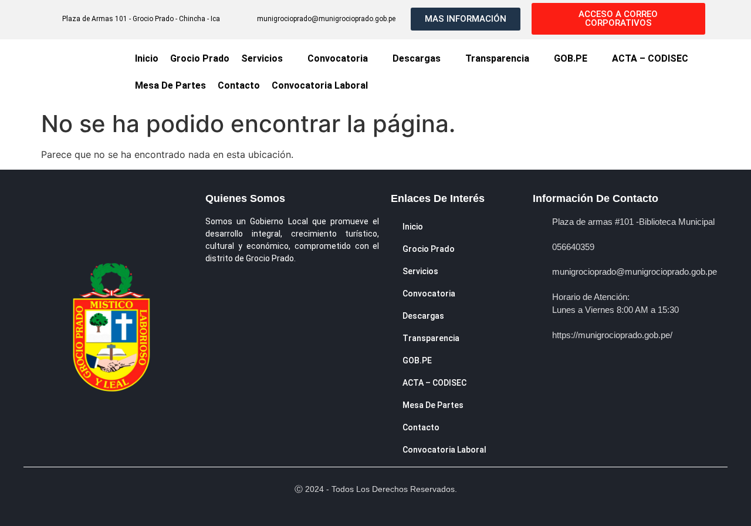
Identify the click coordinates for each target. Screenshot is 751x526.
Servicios (262, 58)
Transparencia (497, 58)
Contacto (239, 85)
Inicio (146, 58)
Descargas (417, 58)
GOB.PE (570, 58)
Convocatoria (337, 58)
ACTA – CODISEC (650, 58)
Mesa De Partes (170, 85)
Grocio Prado (199, 58)
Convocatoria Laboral (320, 85)
